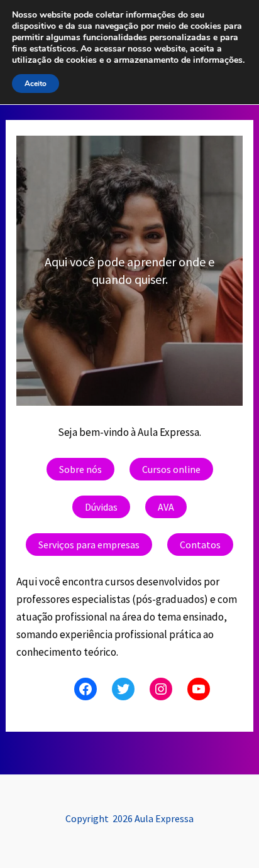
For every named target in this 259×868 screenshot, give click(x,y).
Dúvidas (101, 507)
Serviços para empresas (89, 544)
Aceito (36, 84)
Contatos (200, 544)
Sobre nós (80, 469)
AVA (166, 507)
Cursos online (171, 469)
